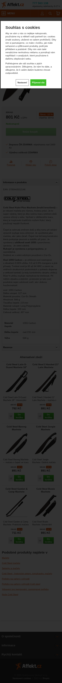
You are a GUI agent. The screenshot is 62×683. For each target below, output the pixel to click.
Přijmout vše (38, 82)
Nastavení (22, 82)
